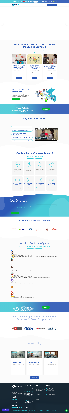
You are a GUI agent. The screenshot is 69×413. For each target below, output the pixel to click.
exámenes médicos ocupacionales (40, 187)
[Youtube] (17, 407)
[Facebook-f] (13, 407)
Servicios (41, 4)
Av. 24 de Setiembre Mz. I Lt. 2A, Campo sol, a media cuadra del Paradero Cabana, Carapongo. (28, 389)
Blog (45, 4)
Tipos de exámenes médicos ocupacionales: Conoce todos (51, 361)
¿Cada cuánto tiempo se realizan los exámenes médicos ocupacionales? (34, 361)
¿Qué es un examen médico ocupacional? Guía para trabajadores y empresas (18, 361)
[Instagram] (15, 407)
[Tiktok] (21, 407)
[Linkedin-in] (19, 407)
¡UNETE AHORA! (14, 399)
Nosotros (37, 4)
